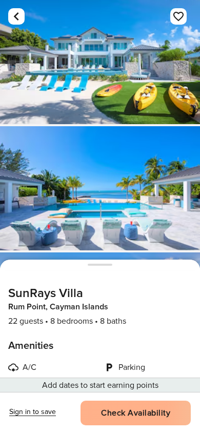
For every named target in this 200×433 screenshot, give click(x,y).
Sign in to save (32, 411)
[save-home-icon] (178, 16)
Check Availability (135, 413)
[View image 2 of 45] (100, 188)
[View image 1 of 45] (100, 62)
